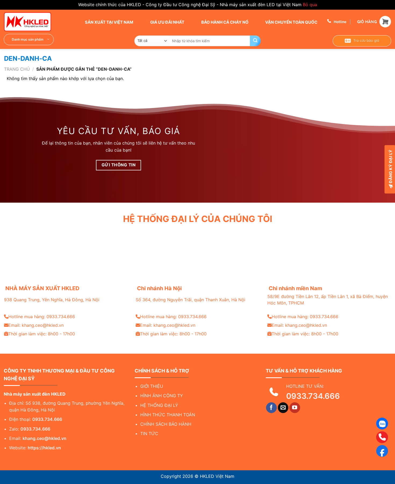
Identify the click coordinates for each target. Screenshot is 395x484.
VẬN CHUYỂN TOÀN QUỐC (290, 22)
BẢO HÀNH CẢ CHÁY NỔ (224, 22)
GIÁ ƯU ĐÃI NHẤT (166, 22)
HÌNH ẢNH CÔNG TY (161, 395)
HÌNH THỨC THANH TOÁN (167, 414)
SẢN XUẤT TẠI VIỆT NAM (108, 22)
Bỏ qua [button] (310, 4)
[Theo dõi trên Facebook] (271, 407)
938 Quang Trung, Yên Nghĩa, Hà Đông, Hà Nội (51, 299)
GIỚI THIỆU (151, 386)
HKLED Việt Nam (217, 476)
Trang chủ (17, 69)
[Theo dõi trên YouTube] (294, 407)
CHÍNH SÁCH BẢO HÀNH (165, 424)
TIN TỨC (149, 433)
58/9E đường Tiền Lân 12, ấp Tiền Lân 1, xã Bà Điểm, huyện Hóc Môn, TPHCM (327, 300)
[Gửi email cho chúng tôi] (283, 407)
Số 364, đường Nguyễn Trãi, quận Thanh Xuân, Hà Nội (190, 299)
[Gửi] (255, 40)
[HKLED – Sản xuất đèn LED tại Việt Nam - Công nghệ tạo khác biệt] (31, 22)
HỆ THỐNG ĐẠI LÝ (159, 405)
